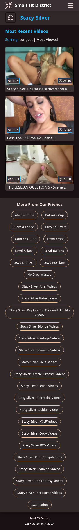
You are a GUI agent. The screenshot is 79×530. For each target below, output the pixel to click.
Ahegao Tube (24, 215)
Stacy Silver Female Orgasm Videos (39, 374)
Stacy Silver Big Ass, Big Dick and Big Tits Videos (39, 312)
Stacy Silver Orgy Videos (39, 433)
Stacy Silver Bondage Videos (39, 338)
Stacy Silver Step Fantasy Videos (39, 481)
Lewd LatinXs (23, 262)
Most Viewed (47, 39)
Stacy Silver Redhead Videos (39, 469)
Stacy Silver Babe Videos (39, 298)
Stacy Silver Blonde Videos (39, 326)
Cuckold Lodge (23, 227)
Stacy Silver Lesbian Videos (39, 409)
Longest (26, 39)
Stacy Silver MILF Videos (39, 421)
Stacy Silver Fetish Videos (39, 386)
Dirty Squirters (55, 227)
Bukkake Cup (54, 215)
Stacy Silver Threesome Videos (39, 493)
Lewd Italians (54, 251)
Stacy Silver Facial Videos (39, 362)
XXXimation (39, 504)
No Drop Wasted (39, 274)
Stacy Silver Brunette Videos (39, 350)
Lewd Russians (54, 262)
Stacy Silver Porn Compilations (39, 457)
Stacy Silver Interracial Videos (39, 398)
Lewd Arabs (55, 239)
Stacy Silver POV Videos (40, 445)
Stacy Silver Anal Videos (39, 286)
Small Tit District (33, 5)
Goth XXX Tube (25, 239)
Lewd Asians (24, 251)
